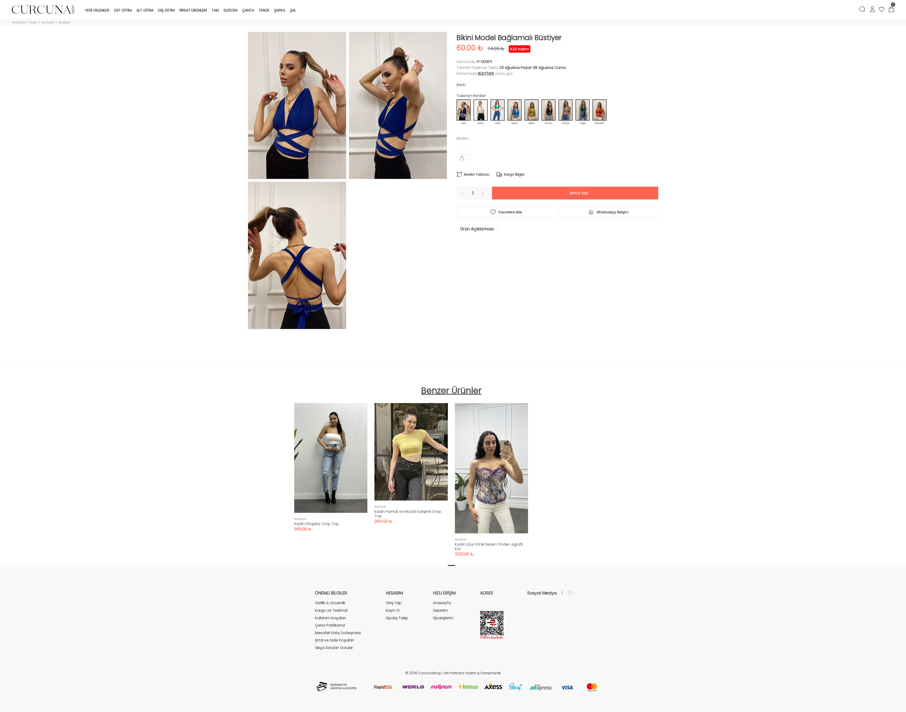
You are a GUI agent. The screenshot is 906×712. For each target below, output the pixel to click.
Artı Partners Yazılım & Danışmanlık (472, 673)
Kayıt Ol (392, 610)
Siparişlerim (443, 618)
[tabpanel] (331, 463)
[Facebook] (563, 593)
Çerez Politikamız (330, 625)
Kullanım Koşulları (330, 618)
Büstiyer (64, 22)
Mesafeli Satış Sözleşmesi (338, 633)
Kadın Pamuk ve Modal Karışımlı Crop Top (407, 514)
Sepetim (440, 610)
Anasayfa (18, 22)
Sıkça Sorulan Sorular (334, 647)
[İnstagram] (569, 593)
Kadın (33, 22)
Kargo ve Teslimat (331, 610)
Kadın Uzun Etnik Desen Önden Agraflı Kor (489, 547)
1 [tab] (451, 565)
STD (465, 154)
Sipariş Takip (397, 618)
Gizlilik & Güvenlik (330, 603)
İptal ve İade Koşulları (334, 640)
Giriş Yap (394, 603)
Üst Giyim (48, 22)
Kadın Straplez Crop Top (316, 524)
